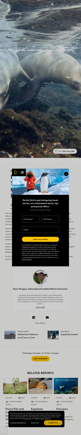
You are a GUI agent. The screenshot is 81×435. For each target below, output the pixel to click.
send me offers (40, 239)
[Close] (66, 174)
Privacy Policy (26, 259)
